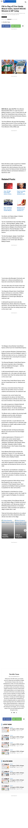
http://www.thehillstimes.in (14, 676)
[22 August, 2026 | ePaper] (5, 738)
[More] (22, 26)
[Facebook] (11, 712)
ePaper (11, 727)
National (4, 16)
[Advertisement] (14, 44)
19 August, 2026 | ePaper (17, 744)
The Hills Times (6, 22)
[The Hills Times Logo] (10, 1)
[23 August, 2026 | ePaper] (5, 730)
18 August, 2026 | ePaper (17, 751)
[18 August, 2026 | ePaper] (5, 752)
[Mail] (14, 712)
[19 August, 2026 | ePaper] (5, 745)
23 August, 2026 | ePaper (17, 729)
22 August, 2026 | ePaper (17, 737)
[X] (16, 712)
